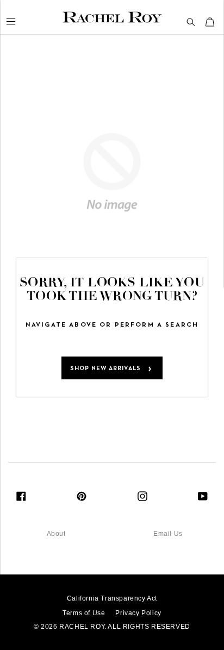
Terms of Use (84, 613)
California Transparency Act (112, 598)
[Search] (191, 22)
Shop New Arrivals (105, 368)
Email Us (168, 534)
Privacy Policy (138, 613)
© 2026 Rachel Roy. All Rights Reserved (112, 626)
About (56, 534)
